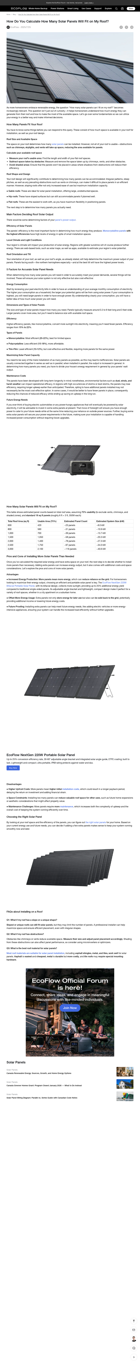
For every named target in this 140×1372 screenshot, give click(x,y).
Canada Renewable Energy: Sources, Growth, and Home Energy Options (39, 1073)
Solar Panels (12, 1070)
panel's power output (65, 220)
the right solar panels (95, 822)
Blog (14, 14)
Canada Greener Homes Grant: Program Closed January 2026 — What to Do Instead (44, 1085)
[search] (116, 8)
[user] (122, 8)
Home (8, 14)
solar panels (58, 144)
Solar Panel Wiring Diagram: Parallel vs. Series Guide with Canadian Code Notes (42, 1098)
